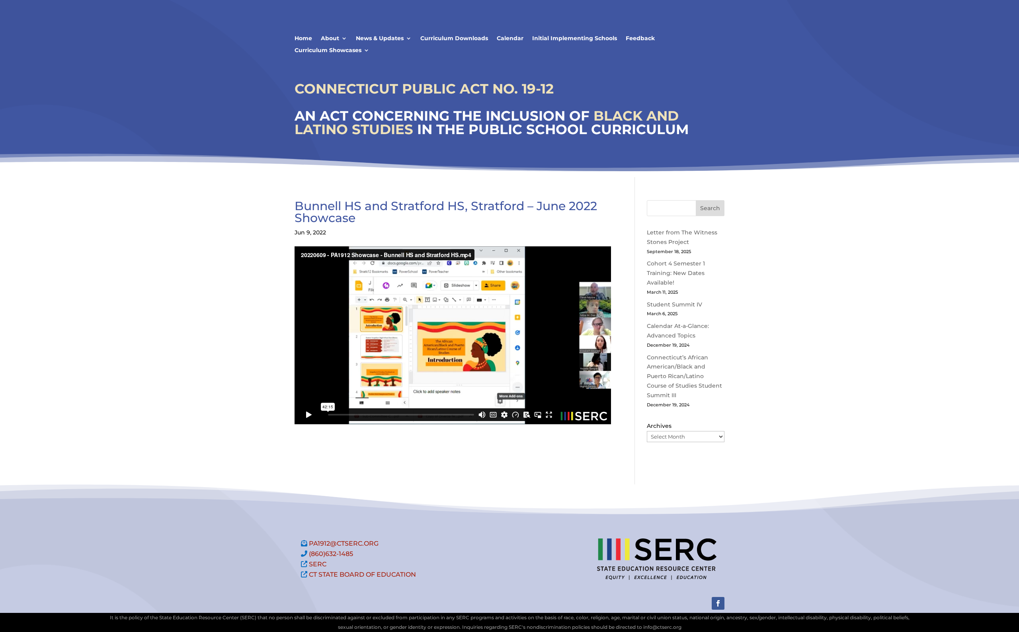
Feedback (640, 38)
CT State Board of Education (362, 574)
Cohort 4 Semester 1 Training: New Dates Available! (676, 273)
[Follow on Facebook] (718, 603)
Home (303, 38)
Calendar (510, 38)
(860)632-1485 (331, 554)
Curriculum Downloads (454, 38)
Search (710, 208)
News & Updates (380, 38)
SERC (317, 564)
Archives (659, 425)
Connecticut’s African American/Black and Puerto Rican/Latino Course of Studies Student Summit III (684, 376)
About (330, 38)
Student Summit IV (674, 304)
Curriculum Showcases (328, 50)
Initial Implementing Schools (574, 38)
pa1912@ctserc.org (344, 543)
